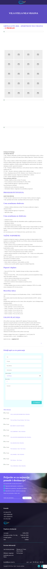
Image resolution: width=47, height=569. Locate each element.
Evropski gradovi (7, 537)
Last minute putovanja (9, 549)
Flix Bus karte (20, 553)
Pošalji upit (37, 402)
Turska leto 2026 (24, 535)
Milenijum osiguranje (9, 553)
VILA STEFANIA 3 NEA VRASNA (18, 466)
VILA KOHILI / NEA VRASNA (17, 454)
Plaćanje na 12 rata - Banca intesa (21, 550)
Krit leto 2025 (25, 537)
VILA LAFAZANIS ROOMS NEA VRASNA (20, 414)
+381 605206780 (8, 514)
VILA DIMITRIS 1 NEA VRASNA (17, 431)
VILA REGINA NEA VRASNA (17, 443)
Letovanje (6, 533)
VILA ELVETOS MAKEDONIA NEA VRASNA (20, 437)
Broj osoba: (7, 379)
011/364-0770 (7, 512)
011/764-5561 (7, 519)
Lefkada (26, 539)
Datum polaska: (8, 373)
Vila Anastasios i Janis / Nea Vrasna (17, 448)
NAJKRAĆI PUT (15, 339)
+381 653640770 (8, 517)
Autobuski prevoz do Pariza (8, 556)
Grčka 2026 (25, 533)
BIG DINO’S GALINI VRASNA (17, 425)
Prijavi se (26, 498)
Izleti (5, 539)
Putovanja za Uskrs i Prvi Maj (10, 535)
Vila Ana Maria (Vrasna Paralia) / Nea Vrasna (20, 420)
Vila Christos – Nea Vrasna (16, 460)
